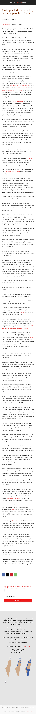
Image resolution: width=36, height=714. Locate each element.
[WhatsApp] (15, 574)
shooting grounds (21, 88)
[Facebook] (3, 574)
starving (22, 312)
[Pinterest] (11, 574)
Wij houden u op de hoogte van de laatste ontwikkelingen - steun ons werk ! (17, 587)
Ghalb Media (29, 711)
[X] (7, 574)
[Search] (33, 2)
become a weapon (18, 101)
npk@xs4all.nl (26, 646)
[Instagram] (18, 651)
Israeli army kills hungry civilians (12, 90)
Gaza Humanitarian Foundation (19, 85)
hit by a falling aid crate (13, 171)
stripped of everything (14, 498)
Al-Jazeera (14, 521)
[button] (3, 2)
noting (31, 337)
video (30, 158)
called (13, 509)
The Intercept (6, 24)
